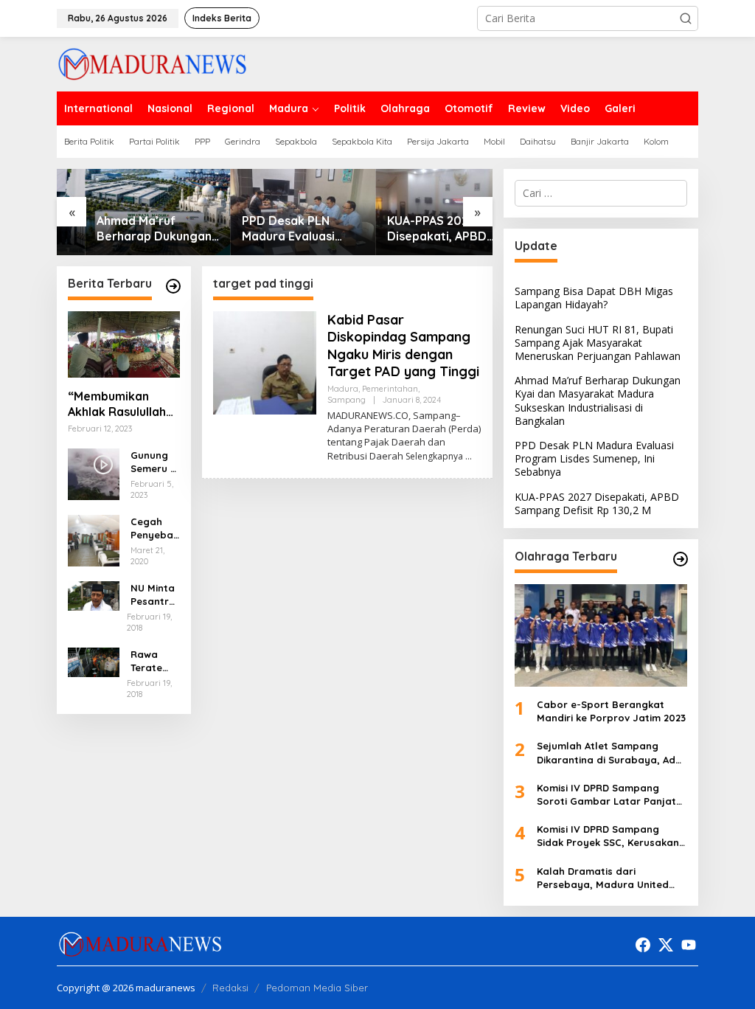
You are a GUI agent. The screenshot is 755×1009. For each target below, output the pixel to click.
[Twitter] (665, 944)
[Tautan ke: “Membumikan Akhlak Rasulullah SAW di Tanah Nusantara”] (124, 344)
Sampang (346, 400)
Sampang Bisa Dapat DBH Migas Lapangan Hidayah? (594, 297)
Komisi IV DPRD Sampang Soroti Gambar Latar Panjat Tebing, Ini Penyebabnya (606, 795)
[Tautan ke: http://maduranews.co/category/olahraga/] (680, 559)
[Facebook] (643, 944)
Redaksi (230, 988)
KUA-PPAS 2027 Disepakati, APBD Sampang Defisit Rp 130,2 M (415, 228)
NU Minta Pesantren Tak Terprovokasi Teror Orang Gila (154, 595)
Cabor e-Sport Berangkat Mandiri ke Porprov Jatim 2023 (611, 711)
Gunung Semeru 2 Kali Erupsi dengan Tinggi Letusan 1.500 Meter (153, 462)
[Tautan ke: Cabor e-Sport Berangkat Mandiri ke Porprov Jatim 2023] (601, 635)
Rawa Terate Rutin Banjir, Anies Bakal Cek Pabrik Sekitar (155, 661)
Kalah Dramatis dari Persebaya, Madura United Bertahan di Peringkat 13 (603, 878)
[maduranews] (152, 63)
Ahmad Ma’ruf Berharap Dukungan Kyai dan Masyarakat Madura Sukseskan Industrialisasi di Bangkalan (128, 228)
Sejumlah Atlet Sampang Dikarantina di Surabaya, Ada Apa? (609, 753)
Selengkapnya (434, 456)
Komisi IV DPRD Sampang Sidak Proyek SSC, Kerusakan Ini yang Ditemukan (608, 836)
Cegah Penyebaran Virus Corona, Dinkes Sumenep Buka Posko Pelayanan (154, 528)
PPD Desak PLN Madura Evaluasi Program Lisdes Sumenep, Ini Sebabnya (259, 228)
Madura (342, 389)
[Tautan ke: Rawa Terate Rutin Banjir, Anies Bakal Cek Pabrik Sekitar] (93, 661)
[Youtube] (688, 944)
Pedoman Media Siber (317, 988)
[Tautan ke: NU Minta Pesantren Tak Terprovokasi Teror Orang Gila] (93, 595)
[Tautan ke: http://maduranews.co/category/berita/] (173, 286)
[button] (685, 18)
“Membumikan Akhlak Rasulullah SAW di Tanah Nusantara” (117, 404)
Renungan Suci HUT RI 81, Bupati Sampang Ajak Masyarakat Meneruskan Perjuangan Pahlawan (598, 342)
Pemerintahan (390, 389)
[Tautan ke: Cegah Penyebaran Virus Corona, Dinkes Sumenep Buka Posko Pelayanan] (93, 540)
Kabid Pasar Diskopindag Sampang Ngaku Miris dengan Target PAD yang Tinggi (403, 345)
